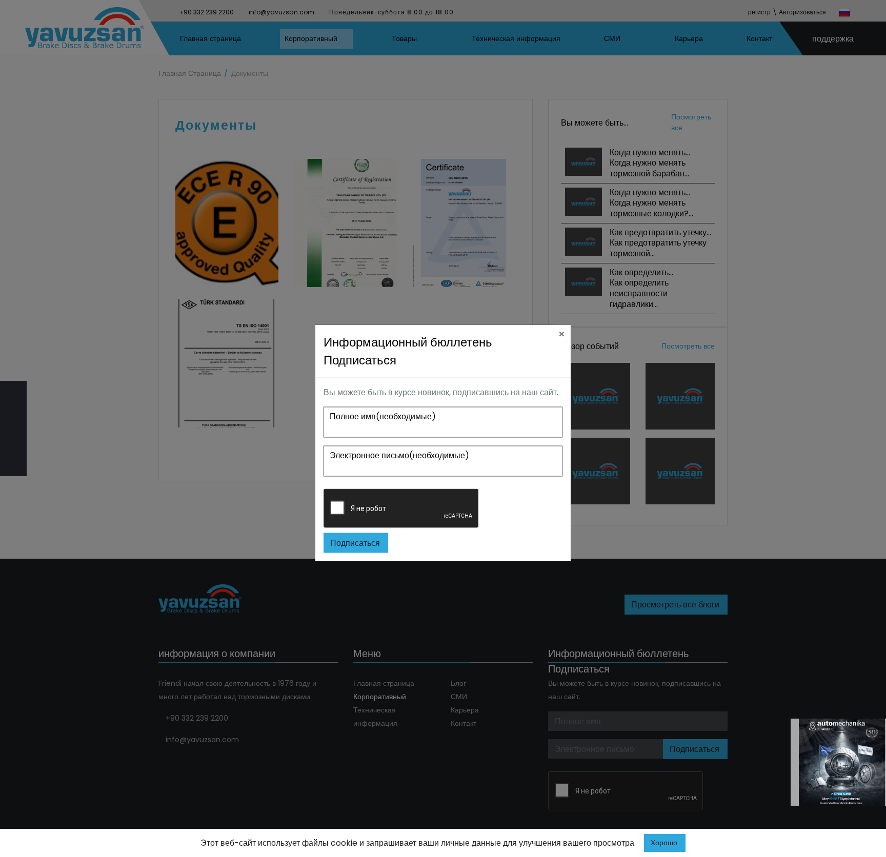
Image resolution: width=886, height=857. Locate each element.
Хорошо (664, 843)
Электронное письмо (399, 455)
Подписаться (355, 543)
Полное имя (383, 416)
